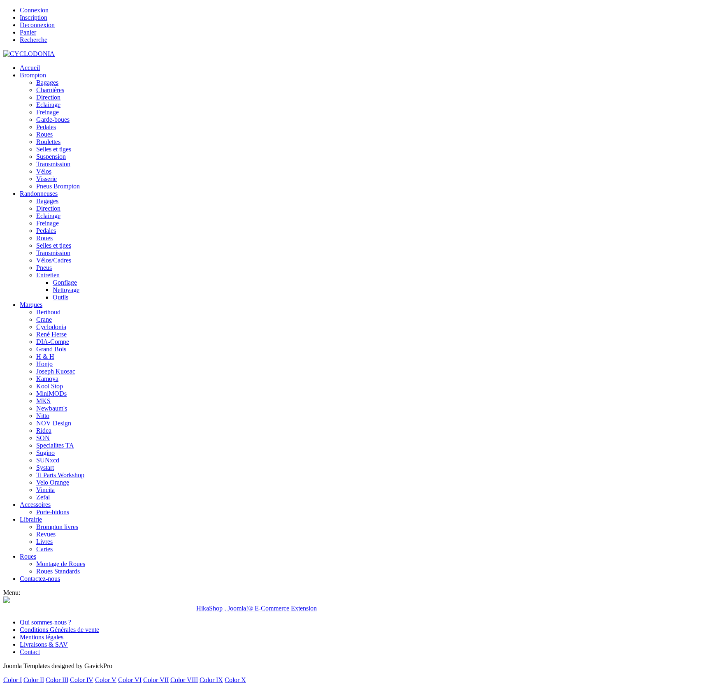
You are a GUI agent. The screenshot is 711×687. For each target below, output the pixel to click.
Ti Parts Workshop (60, 474)
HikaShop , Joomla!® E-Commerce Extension (256, 608)
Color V (105, 679)
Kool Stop (49, 386)
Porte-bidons (52, 511)
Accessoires (35, 504)
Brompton (33, 75)
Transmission (53, 163)
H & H (45, 356)
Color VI (130, 679)
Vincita (45, 489)
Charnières (50, 89)
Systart (45, 467)
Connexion (34, 10)
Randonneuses (39, 193)
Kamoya (47, 378)
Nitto (42, 415)
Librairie (31, 519)
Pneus (44, 267)
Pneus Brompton (58, 186)
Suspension (51, 156)
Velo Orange (52, 482)
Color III (57, 679)
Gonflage (65, 282)
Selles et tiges (53, 149)
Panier (28, 32)
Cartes (44, 548)
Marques (31, 304)
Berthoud (48, 312)
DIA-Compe (52, 341)
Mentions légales (41, 637)
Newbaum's (51, 408)
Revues (46, 534)
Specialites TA (55, 445)
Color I (12, 679)
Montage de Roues (60, 563)
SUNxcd (47, 460)
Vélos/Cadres (53, 260)
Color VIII (184, 679)
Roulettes (48, 141)
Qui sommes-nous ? (45, 622)
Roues (44, 134)
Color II (33, 679)
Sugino (45, 452)
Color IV (81, 679)
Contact (30, 651)
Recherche (33, 39)
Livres (44, 541)
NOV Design (53, 423)
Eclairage (48, 104)
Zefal (43, 497)
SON (43, 437)
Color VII (156, 679)
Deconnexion (37, 24)
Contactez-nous (40, 578)
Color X (235, 679)
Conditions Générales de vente (59, 629)
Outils (60, 297)
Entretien (48, 275)
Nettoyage (66, 289)
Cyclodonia (51, 326)
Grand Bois (51, 349)
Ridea (43, 430)
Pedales (46, 126)
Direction (48, 97)
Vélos (43, 171)
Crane (44, 319)
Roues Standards (58, 571)
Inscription (33, 17)
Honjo (44, 363)
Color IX (211, 679)
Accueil (30, 67)
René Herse (51, 334)
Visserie (46, 178)
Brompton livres (57, 526)
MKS (43, 400)
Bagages (47, 82)
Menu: (11, 592)
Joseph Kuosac (55, 371)
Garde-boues (53, 119)
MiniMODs (51, 393)
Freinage (47, 112)
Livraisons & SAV (44, 644)
